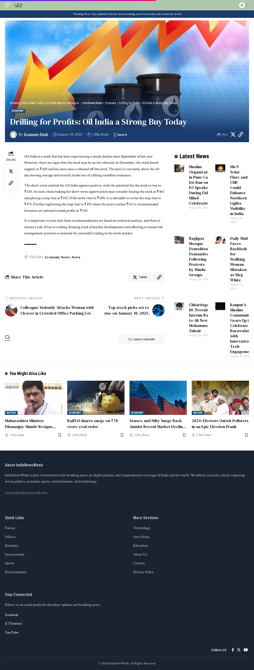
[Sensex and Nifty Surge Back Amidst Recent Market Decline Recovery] (158, 398)
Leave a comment (144, 339)
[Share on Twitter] (232, 134)
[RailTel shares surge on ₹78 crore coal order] (96, 398)
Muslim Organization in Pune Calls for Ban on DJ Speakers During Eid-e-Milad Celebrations (201, 185)
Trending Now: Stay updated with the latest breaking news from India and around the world (127, 14)
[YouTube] (245, 650)
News (76, 257)
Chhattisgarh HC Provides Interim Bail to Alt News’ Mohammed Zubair (201, 317)
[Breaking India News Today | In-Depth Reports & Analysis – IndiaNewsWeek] (18, 5)
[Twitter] (239, 650)
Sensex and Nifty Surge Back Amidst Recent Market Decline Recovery (157, 426)
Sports (9, 563)
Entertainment (16, 572)
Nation (11, 412)
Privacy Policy (143, 572)
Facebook (11, 615)
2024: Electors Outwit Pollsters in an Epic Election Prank (220, 423)
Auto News (141, 537)
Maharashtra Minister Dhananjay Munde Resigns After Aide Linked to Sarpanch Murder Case (32, 429)
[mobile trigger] (9, 5)
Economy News (57, 257)
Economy (18, 110)
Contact (139, 563)
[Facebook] (232, 650)
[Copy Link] (240, 134)
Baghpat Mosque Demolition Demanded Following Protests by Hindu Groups (199, 256)
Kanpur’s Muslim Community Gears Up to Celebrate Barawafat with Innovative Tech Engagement (241, 328)
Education (140, 545)
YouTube (11, 632)
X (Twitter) (13, 623)
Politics (10, 537)
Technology (141, 528)
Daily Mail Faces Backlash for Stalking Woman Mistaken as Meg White (239, 259)
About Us (140, 554)
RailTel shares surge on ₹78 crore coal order (92, 423)
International (14, 554)
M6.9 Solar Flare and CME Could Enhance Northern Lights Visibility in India (239, 190)
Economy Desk (36, 134)
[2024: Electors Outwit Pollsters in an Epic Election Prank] (220, 398)
